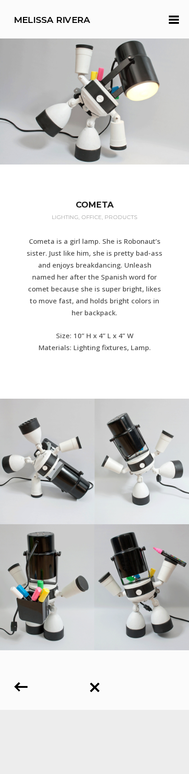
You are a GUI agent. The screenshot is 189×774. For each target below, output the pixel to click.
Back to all (94, 684)
